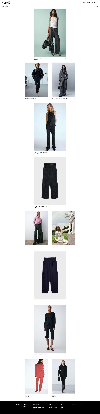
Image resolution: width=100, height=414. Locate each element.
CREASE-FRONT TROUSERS (29, 395)
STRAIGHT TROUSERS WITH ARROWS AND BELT (41, 152)
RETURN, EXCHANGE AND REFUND (38, 407)
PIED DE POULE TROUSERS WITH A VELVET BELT (59, 98)
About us (62, 406)
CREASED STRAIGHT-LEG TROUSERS (58, 246)
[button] (2, 2)
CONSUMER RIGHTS (36, 408)
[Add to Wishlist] (65, 58)
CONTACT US (51, 406)
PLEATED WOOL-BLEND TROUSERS (39, 58)
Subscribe (24, 406)
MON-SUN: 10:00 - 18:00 (53, 407)
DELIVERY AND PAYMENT (37, 406)
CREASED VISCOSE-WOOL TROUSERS (40, 354)
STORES (62, 407)
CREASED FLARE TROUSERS (29, 246)
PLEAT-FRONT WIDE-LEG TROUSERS (40, 300)
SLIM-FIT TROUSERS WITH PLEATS (30, 98)
